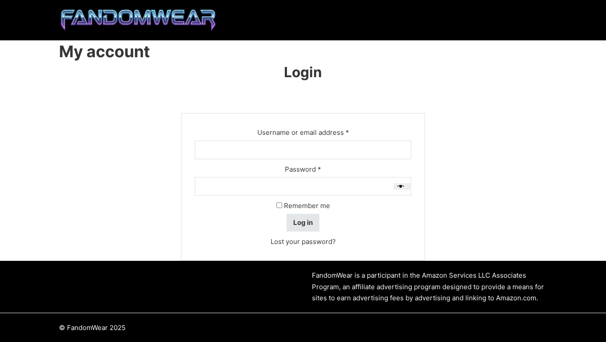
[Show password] (402, 186)
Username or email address (317, 132)
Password (317, 169)
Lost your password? (303, 241)
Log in (303, 222)
